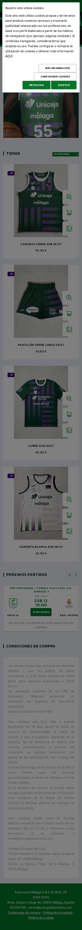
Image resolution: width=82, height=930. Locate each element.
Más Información (57, 68)
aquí (8, 56)
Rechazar (36, 85)
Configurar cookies (55, 77)
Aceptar (64, 85)
